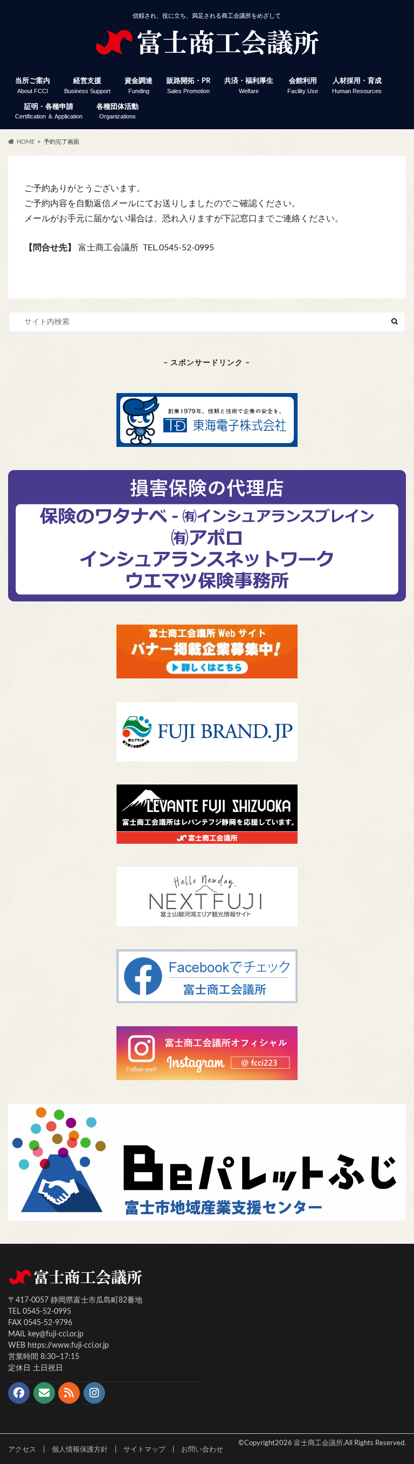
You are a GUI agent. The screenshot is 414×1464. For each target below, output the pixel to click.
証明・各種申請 (48, 111)
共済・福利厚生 (248, 86)
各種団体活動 (117, 111)
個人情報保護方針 (80, 1449)
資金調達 (139, 86)
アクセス (22, 1449)
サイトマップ (144, 1449)
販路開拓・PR (188, 86)
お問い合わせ (202, 1449)
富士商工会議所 (318, 1443)
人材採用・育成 (357, 86)
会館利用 (302, 86)
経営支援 (87, 86)
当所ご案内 (32, 86)
